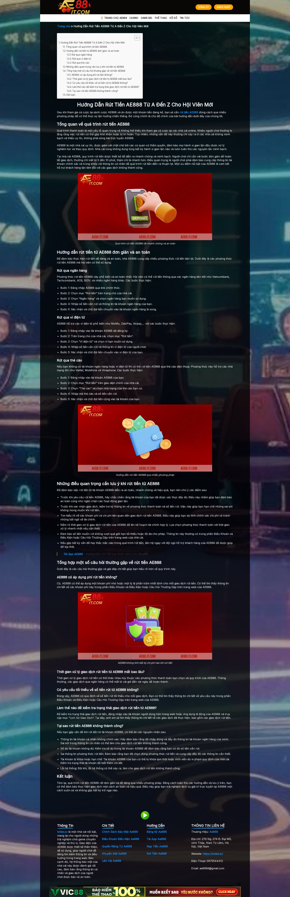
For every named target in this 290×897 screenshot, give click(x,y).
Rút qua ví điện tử (81, 58)
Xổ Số (173, 17)
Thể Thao (160, 17)
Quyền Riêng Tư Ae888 (117, 846)
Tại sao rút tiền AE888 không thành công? (95, 91)
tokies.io (62, 831)
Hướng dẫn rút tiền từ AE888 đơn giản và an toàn (92, 51)
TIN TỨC (185, 17)
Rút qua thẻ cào (80, 62)
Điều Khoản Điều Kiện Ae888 (120, 839)
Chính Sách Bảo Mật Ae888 (120, 831)
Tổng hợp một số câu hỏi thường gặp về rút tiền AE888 (95, 70)
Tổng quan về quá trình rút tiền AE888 (86, 46)
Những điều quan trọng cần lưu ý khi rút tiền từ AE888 (95, 66)
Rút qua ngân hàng (82, 54)
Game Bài (146, 17)
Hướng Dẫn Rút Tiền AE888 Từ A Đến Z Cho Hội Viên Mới (93, 42)
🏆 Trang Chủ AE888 (113, 17)
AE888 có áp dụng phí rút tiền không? (92, 75)
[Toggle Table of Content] (135, 38)
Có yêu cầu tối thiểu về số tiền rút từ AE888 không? (100, 83)
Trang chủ (63, 26)
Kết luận (70, 94)
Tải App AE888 (73, 554)
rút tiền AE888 (189, 112)
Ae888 (213, 831)
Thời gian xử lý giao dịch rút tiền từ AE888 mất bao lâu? (102, 79)
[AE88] (75, 7)
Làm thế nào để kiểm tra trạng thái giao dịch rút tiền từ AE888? (105, 87)
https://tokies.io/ (213, 853)
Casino (133, 17)
